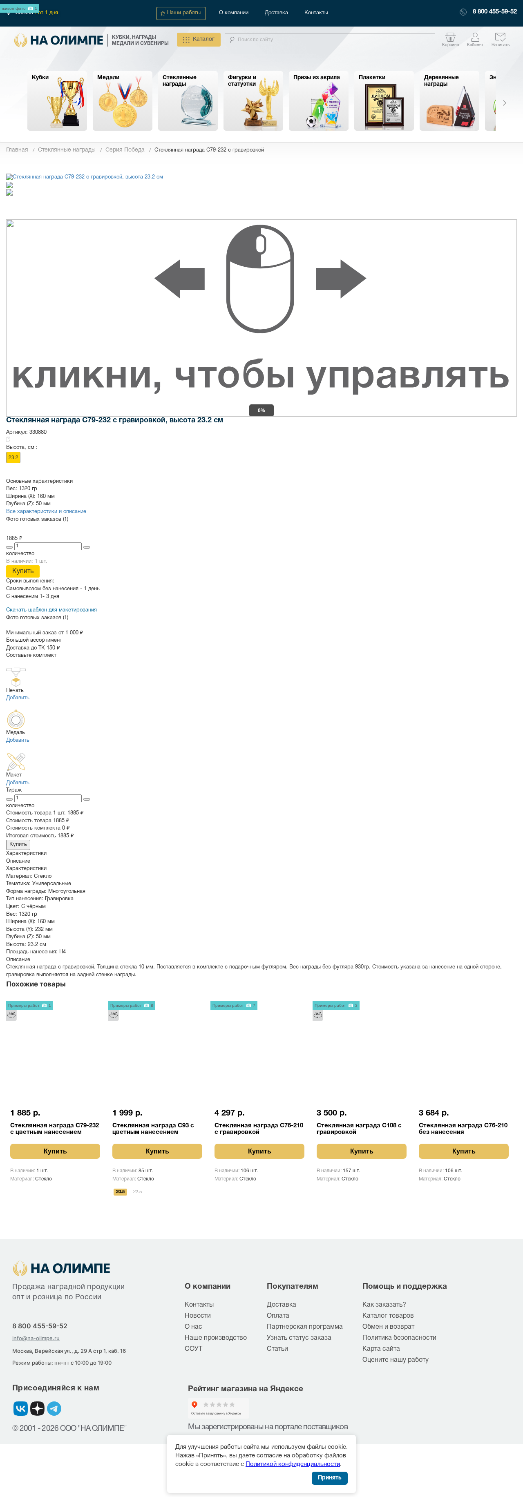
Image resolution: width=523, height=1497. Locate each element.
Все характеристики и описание (46, 511)
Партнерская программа (305, 1327)
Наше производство (216, 1338)
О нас (193, 1327)
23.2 (13, 457)
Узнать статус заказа (299, 1338)
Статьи (277, 1349)
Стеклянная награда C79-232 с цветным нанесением (54, 1129)
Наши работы (184, 13)
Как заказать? (384, 1305)
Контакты (316, 13)
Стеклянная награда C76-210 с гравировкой (259, 1129)
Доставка (276, 13)
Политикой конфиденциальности (293, 1464)
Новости (198, 1316)
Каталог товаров (388, 1316)
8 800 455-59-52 (495, 12)
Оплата (278, 1316)
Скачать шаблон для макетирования (51, 610)
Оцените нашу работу (395, 1360)
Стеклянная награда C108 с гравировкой (359, 1129)
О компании (233, 13)
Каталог (204, 39)
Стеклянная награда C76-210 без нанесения (463, 1129)
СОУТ (193, 1349)
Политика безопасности (399, 1338)
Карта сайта (381, 1349)
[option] (57, 101)
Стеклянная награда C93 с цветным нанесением (153, 1129)
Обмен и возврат (388, 1327)
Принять (330, 1478)
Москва (24, 13)
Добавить (17, 698)
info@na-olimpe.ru (36, 1338)
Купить (23, 571)
